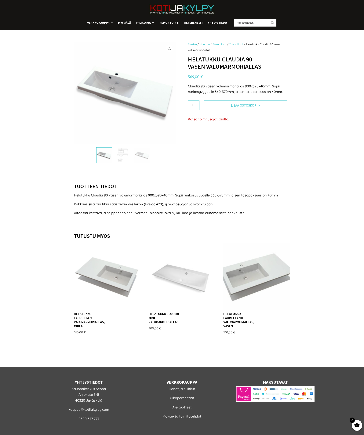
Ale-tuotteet (182, 407)
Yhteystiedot (218, 22)
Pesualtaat (219, 44)
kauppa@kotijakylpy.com (88, 409)
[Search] (272, 22)
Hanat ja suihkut (182, 389)
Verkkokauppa (98, 22)
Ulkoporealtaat (182, 398)
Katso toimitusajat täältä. (208, 119)
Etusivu (192, 44)
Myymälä (124, 22)
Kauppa (205, 44)
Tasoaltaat (236, 44)
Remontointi (169, 22)
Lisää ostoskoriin (245, 105)
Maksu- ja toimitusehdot (181, 416)
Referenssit (193, 22)
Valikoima (143, 22)
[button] (169, 48)
